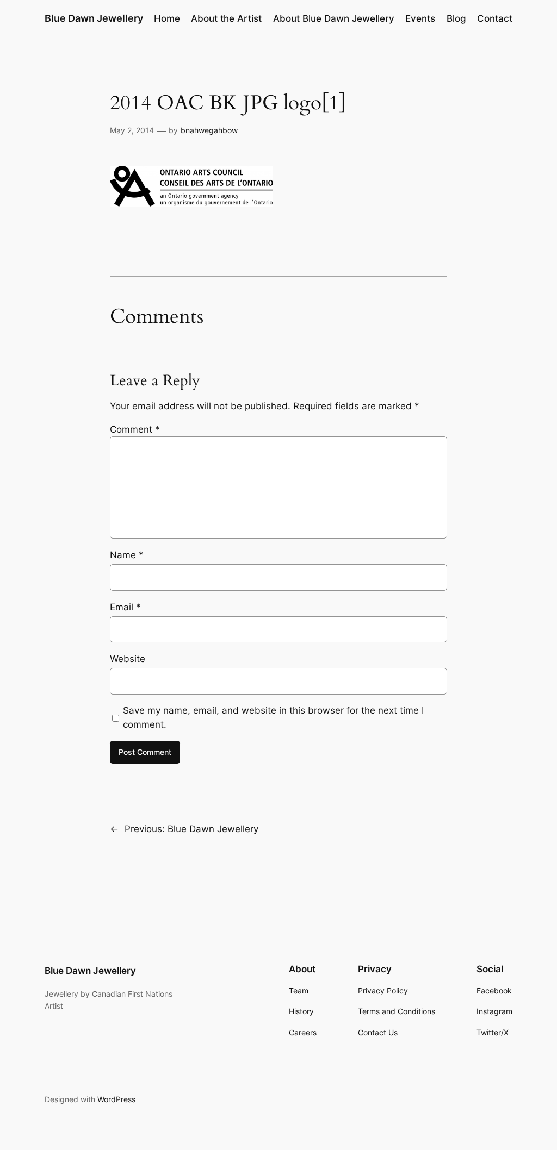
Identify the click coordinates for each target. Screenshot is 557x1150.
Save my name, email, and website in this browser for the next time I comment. (273, 717)
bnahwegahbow (209, 130)
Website (127, 658)
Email (125, 607)
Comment (135, 429)
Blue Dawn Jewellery (94, 18)
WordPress (116, 1099)
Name (127, 554)
